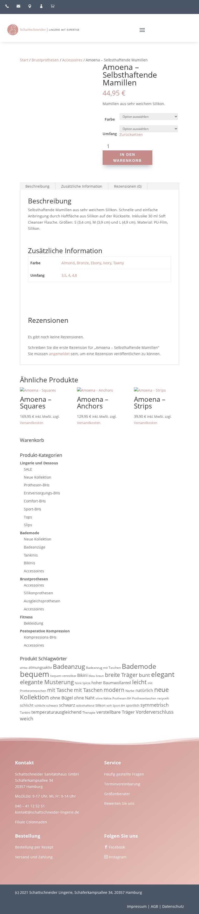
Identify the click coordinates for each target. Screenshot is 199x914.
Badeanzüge (34, 547)
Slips (28, 524)
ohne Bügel (61, 698)
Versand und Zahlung (34, 856)
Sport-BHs (32, 509)
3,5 (63, 275)
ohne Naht (84, 698)
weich (26, 718)
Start (24, 59)
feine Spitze (82, 683)
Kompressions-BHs (40, 637)
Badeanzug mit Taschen (103, 668)
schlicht (26, 705)
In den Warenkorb (127, 157)
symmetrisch (154, 704)
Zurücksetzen (131, 134)
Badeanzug (69, 666)
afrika (23, 668)
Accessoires (72, 59)
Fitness (26, 617)
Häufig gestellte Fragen (124, 774)
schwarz (67, 705)
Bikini (82, 675)
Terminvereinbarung (122, 783)
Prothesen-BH (121, 698)
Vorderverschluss (155, 712)
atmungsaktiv (40, 667)
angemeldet (59, 353)
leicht (139, 682)
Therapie (88, 712)
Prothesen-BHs (36, 484)
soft (109, 705)
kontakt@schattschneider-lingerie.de (47, 812)
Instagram (117, 856)
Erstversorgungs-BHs (42, 493)
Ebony (96, 262)
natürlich (144, 690)
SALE (28, 469)
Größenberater (117, 793)
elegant (162, 674)
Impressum (137, 906)
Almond (68, 262)
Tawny (118, 262)
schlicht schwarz (46, 705)
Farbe (110, 119)
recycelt (163, 698)
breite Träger (121, 674)
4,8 (74, 275)
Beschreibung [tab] (37, 186)
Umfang (110, 133)
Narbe (129, 691)
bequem (34, 674)
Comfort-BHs (35, 501)
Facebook (117, 847)
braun (100, 676)
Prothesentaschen (144, 698)
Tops (28, 517)
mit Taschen (88, 689)
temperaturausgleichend (56, 712)
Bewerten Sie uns (119, 803)
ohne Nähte (103, 698)
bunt (144, 675)
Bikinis (29, 562)
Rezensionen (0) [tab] (127, 186)
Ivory (107, 262)
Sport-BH (119, 705)
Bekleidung (33, 623)
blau (92, 676)
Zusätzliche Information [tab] (81, 186)
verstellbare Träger (115, 712)
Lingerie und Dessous (39, 462)
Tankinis (31, 555)
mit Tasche (60, 689)
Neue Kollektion (37, 477)
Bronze (83, 262)
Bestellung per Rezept (34, 847)
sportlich (132, 705)
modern (114, 689)
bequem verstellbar (63, 676)
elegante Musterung (47, 682)
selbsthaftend (85, 705)
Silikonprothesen (38, 592)
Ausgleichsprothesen (42, 600)
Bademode (29, 532)
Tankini (25, 712)
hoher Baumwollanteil (111, 682)
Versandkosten (31, 423)
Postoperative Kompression (45, 630)
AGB (154, 906)
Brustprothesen (45, 59)
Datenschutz (173, 906)
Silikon (100, 705)
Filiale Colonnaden (31, 822)
